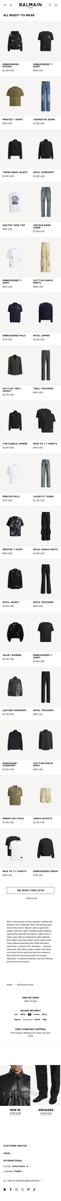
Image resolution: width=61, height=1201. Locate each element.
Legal (7, 1153)
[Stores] (50, 5)
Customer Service (15, 1146)
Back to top (32, 898)
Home (9, 985)
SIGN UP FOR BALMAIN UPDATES (23, 1181)
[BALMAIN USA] (30, 5)
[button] (11, 5)
